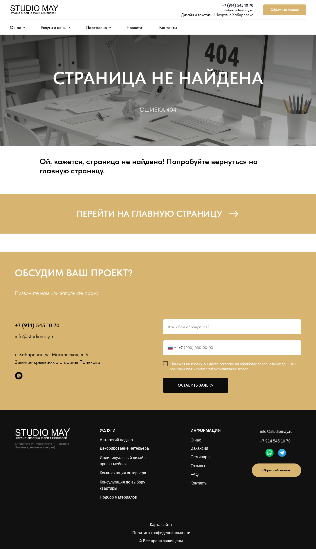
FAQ (194, 474)
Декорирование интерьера (124, 448)
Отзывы (198, 466)
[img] (269, 452)
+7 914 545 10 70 (275, 441)
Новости (134, 27)
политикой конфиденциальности (222, 368)
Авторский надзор (116, 440)
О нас (16, 27)
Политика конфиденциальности (161, 533)
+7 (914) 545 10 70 (237, 5)
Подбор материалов (118, 497)
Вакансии (199, 448)
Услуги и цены (54, 27)
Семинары (200, 457)
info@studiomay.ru (237, 10)
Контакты (168, 27)
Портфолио (97, 27)
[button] (284, 10)
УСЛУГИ (108, 430)
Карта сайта (161, 525)
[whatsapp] (18, 375)
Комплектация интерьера (123, 473)
